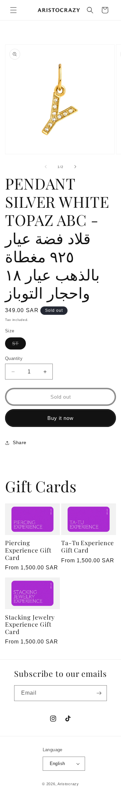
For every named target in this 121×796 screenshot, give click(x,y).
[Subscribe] (99, 693)
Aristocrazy (68, 784)
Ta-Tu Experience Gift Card (87, 546)
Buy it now (60, 418)
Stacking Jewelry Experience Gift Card (30, 625)
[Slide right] (75, 166)
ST (19, 345)
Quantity (14, 358)
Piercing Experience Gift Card (28, 550)
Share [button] (20, 442)
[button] (13, 10)
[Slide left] (45, 166)
